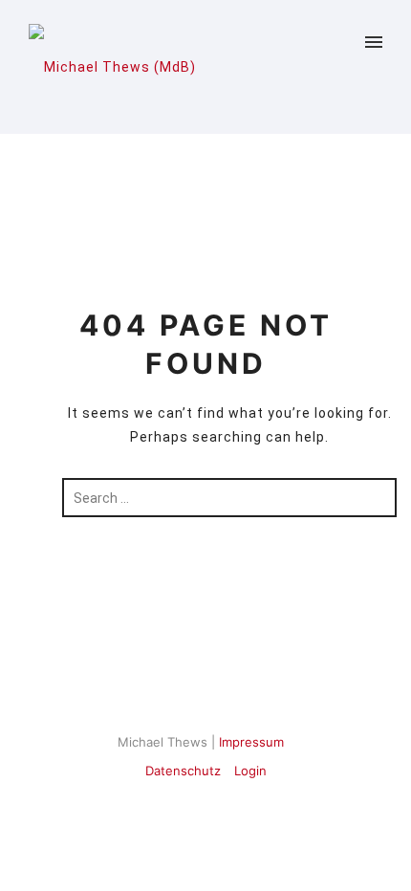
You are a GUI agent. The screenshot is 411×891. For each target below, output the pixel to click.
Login (250, 770)
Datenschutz (183, 770)
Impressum (251, 742)
